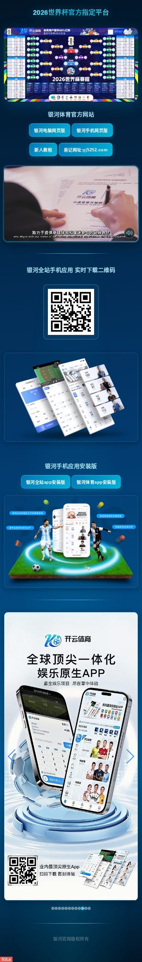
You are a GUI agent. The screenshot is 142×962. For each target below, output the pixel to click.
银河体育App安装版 (96, 482)
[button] (12, 756)
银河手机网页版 (92, 130)
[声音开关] (129, 233)
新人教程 (43, 149)
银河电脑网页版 (49, 130)
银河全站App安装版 (45, 482)
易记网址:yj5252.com (86, 149)
